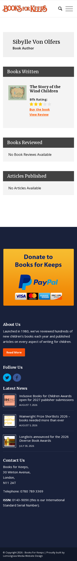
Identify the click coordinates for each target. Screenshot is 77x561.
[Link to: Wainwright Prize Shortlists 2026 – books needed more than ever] (9, 421)
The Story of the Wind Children (45, 89)
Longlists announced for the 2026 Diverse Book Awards (44, 438)
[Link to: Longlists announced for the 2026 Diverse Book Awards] (9, 441)
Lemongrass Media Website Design (23, 555)
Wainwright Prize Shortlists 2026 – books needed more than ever (44, 418)
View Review (39, 114)
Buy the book (40, 109)
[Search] (58, 8)
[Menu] (67, 8)
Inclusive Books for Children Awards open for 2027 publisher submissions (46, 398)
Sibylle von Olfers (36, 41)
